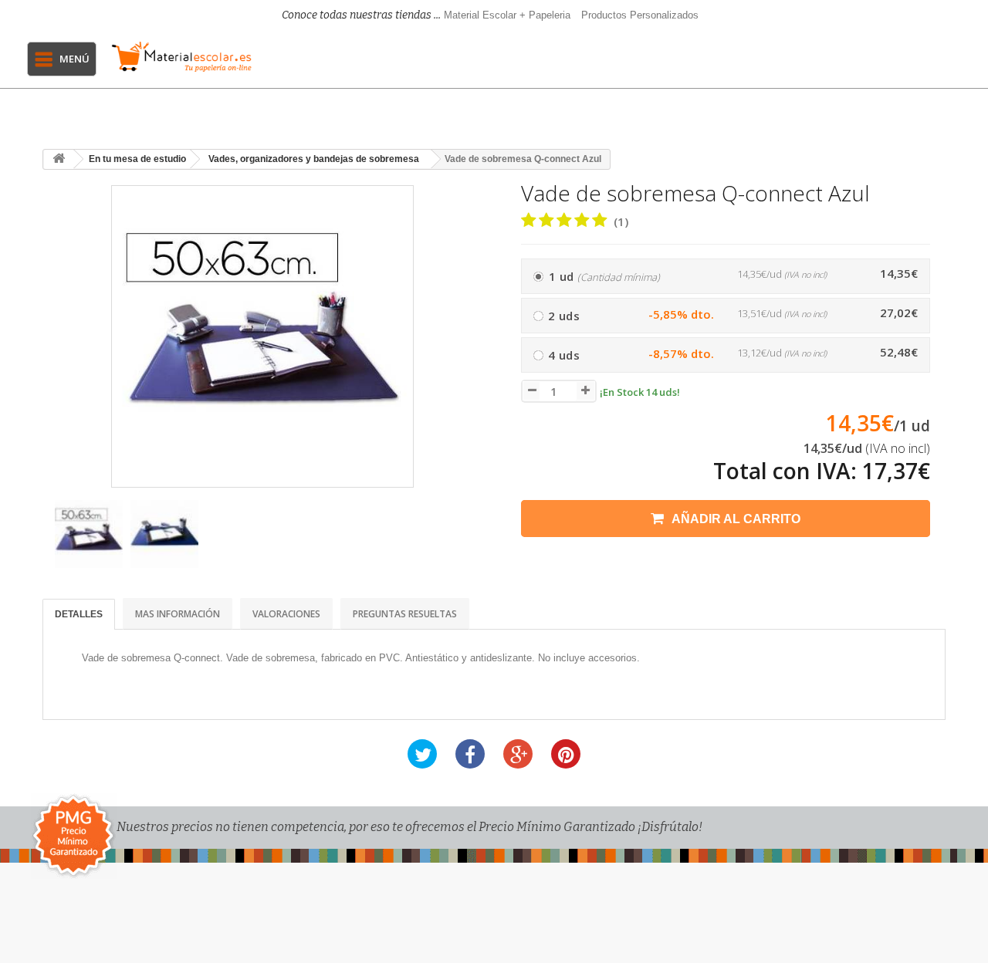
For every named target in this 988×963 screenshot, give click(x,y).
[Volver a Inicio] (58, 159)
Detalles (79, 614)
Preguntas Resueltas (405, 613)
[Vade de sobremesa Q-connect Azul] (89, 534)
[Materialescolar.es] (181, 57)
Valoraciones (286, 613)
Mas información (177, 613)
